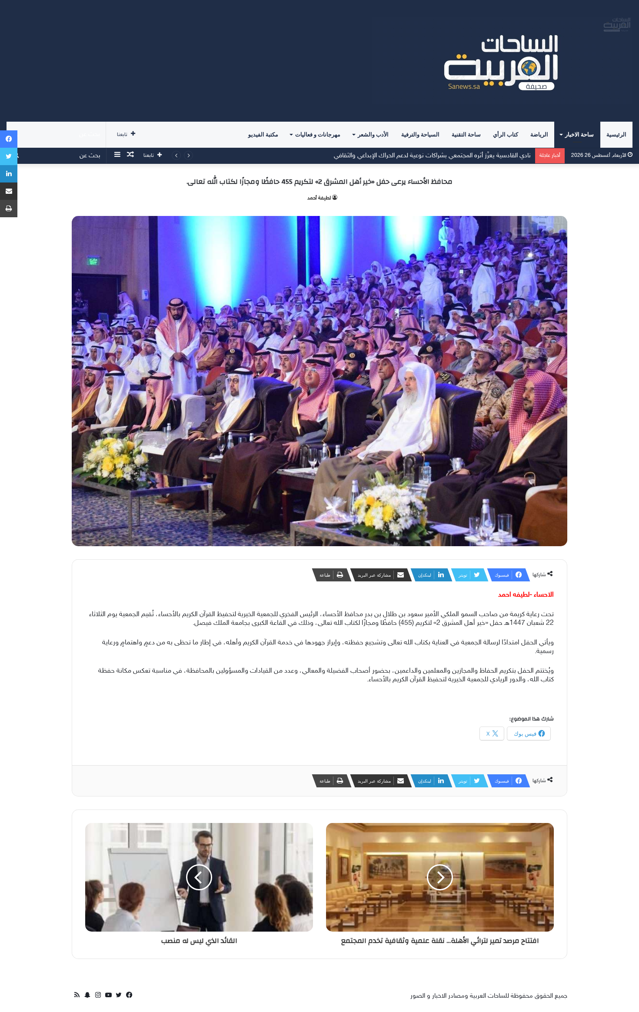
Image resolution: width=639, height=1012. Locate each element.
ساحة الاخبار (579, 134)
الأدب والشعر (373, 134)
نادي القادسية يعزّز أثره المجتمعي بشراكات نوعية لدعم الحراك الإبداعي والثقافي (432, 155)
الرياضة (539, 134)
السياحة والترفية (420, 134)
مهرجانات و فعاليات (317, 134)
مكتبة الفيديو (263, 134)
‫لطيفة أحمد (319, 198)
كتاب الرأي (505, 134)
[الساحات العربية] (502, 60)
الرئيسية (616, 134)
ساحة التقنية (466, 134)
